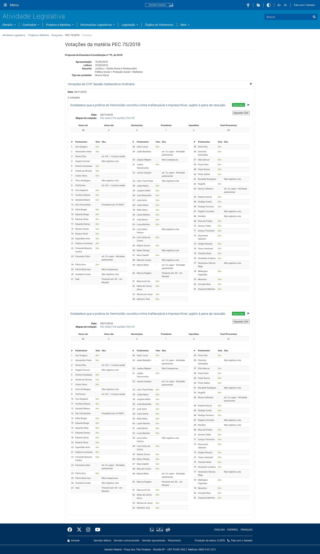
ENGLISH (219, 529)
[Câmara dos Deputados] (152, 530)
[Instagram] (88, 529)
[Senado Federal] (159, 5)
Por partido (119, 118)
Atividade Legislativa (33, 16)
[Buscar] (314, 17)
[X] (79, 529)
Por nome (105, 118)
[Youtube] (96, 529)
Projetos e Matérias (59, 24)
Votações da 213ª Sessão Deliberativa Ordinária (101, 84)
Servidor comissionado (127, 540)
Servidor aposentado (154, 540)
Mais (183, 24)
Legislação (129, 24)
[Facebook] (71, 529)
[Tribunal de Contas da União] (167, 530)
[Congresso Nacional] (159, 530)
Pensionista (174, 540)
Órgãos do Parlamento (159, 24)
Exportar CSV (241, 112)
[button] (248, 5)
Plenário (8, 24)
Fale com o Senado (304, 5)
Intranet (75, 540)
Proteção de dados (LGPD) (210, 540)
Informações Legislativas (96, 24)
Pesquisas (57, 35)
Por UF (130, 118)
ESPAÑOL (232, 529)
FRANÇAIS (246, 529)
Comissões (29, 24)
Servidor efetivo (102, 540)
